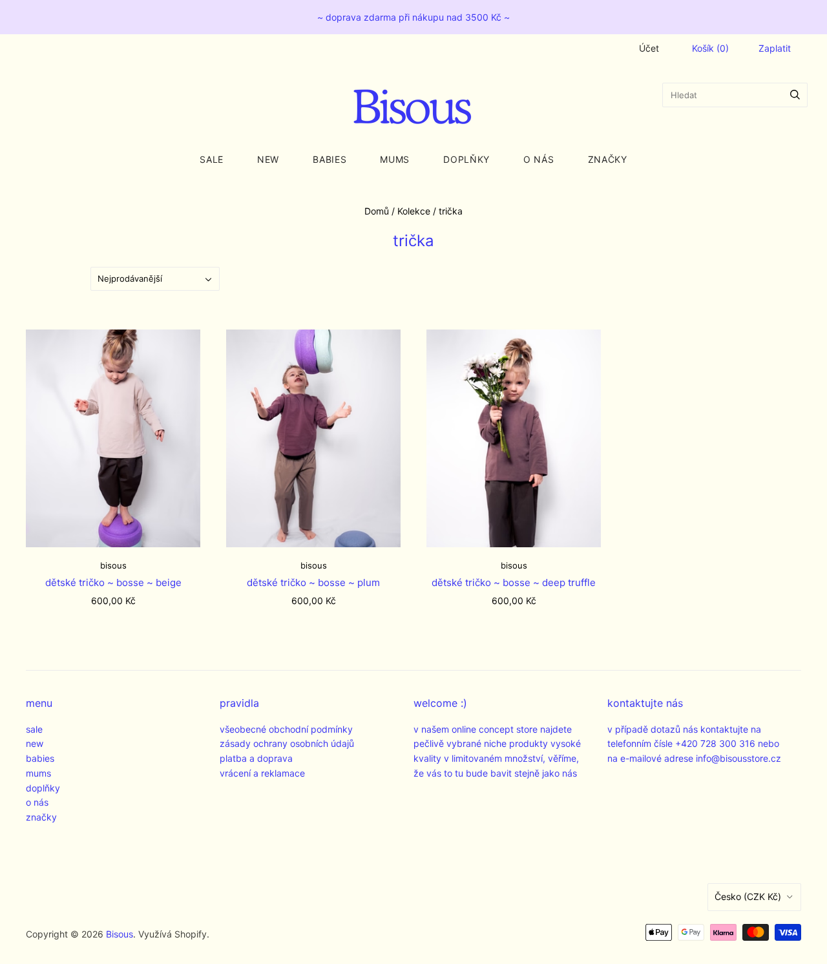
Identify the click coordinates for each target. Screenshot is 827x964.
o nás (538, 159)
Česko (748, 896)
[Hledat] (795, 95)
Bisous (119, 933)
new (268, 159)
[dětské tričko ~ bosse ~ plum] (313, 438)
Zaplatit (775, 48)
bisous (113, 565)
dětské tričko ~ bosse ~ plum (313, 582)
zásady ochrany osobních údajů (287, 743)
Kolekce (413, 210)
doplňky (466, 159)
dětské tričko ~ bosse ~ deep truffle (514, 582)
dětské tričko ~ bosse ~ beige (113, 582)
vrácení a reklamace (262, 773)
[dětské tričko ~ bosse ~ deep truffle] (513, 438)
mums (395, 159)
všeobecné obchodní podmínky (286, 729)
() (710, 48)
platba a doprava (256, 758)
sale (212, 159)
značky (607, 159)
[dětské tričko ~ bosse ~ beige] (113, 438)
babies (329, 159)
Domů (376, 210)
